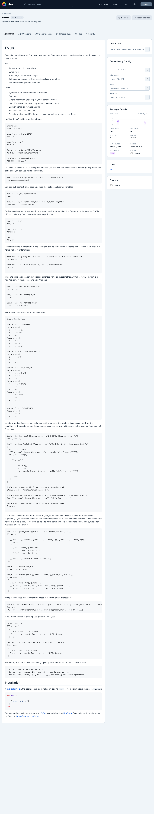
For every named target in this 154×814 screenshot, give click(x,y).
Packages (103, 4)
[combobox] (48, 4)
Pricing (116, 4)
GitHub (112, 169)
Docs (126, 4)
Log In (146, 4)
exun (5, 17)
